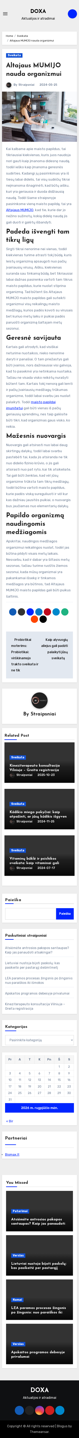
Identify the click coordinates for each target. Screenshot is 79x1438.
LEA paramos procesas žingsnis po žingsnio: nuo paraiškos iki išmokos (38, 1312)
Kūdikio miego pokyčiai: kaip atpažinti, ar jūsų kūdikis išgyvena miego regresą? (39, 817)
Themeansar (39, 1432)
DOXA (38, 11)
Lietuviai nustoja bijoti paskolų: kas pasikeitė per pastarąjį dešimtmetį (38, 1268)
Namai (17, 1300)
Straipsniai (26, 85)
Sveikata (14, 55)
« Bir (9, 1121)
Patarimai (20, 1211)
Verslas (18, 1255)
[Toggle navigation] (5, 13)
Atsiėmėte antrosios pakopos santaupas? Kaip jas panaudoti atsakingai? (38, 1224)
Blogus (62, 1426)
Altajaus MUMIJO (19, 210)
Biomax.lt (12, 1155)
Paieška (13, 900)
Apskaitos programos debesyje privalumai (37, 993)
